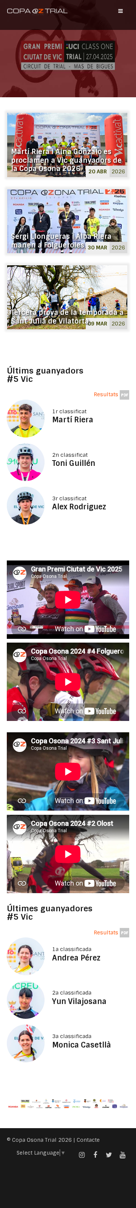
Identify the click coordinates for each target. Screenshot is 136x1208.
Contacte (88, 1139)
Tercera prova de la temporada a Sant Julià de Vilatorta (67, 316)
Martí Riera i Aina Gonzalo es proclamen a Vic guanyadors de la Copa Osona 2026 (66, 160)
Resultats (107, 394)
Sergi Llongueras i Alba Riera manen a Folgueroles (61, 240)
